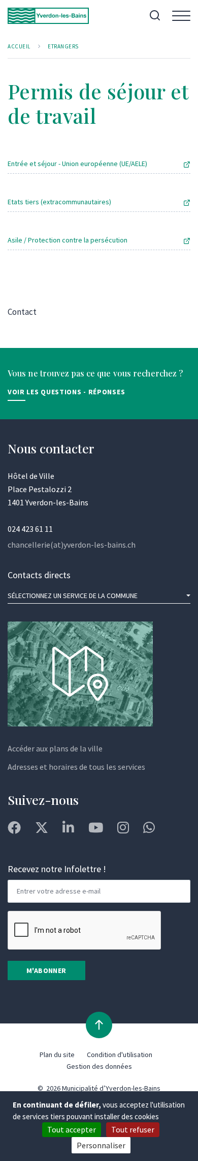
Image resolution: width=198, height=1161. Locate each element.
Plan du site (57, 1054)
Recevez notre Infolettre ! (57, 869)
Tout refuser (132, 1129)
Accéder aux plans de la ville (55, 748)
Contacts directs (39, 575)
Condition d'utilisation (119, 1054)
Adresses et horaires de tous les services (76, 767)
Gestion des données (99, 1066)
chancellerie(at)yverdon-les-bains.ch (72, 544)
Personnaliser (101, 1145)
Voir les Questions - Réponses (66, 391)
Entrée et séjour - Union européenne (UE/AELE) (77, 163)
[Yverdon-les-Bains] (48, 16)
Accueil (19, 46)
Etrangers (63, 46)
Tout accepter (71, 1129)
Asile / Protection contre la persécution (67, 240)
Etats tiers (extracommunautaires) (59, 201)
